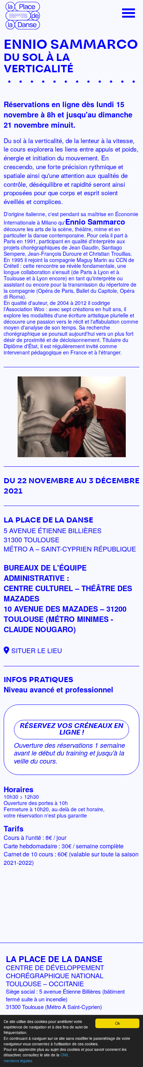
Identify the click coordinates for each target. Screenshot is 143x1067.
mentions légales (18, 1060)
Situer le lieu (36, 650)
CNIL (64, 1054)
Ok (117, 1023)
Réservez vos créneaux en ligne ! (71, 729)
